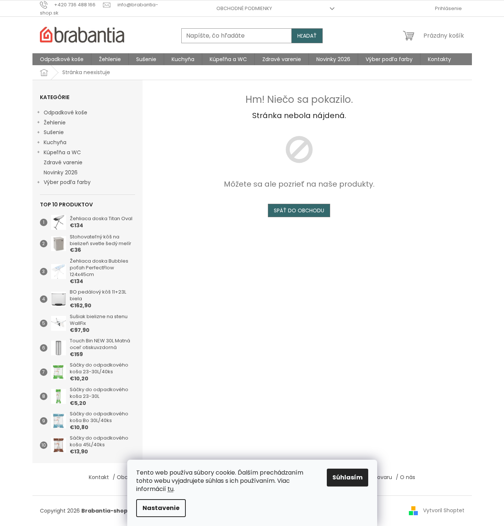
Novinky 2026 (61, 172)
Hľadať (307, 35)
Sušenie (54, 132)
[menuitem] (61, 59)
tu (170, 489)
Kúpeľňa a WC (62, 152)
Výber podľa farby (67, 182)
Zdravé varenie (63, 162)
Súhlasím (347, 477)
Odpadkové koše (65, 112)
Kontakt (99, 477)
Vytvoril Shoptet (443, 510)
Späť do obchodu (299, 210)
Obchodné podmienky (244, 8)
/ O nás (405, 477)
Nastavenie (161, 508)
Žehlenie (55, 122)
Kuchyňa (55, 142)
